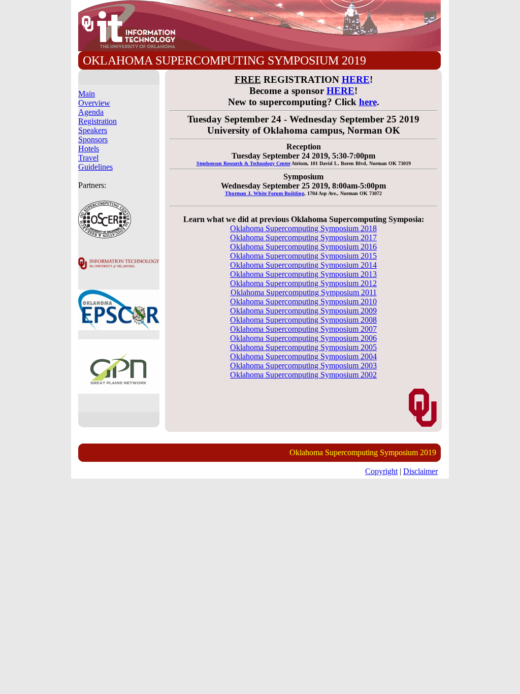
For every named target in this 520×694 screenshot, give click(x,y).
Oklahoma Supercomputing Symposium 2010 (303, 301)
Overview (94, 103)
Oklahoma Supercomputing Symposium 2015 (303, 255)
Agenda (91, 112)
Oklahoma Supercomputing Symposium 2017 (303, 237)
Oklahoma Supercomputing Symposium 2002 (303, 374)
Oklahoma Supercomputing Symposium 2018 (303, 228)
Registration (97, 121)
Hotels (88, 148)
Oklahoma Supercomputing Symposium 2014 (303, 265)
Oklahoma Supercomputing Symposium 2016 (303, 246)
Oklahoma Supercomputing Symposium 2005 (303, 347)
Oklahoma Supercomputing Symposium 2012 (303, 283)
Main (86, 93)
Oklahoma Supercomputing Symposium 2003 (303, 365)
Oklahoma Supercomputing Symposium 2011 (304, 292)
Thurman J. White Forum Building (264, 193)
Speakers (92, 130)
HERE (356, 79)
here (368, 102)
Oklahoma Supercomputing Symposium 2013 (303, 274)
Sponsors (93, 139)
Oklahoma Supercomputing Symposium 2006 (303, 338)
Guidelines (95, 167)
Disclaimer (420, 471)
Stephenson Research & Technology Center (243, 163)
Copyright (381, 471)
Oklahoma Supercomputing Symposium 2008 (303, 320)
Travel (88, 157)
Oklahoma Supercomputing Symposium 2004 (303, 356)
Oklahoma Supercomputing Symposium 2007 (303, 329)
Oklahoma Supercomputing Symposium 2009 (303, 310)
